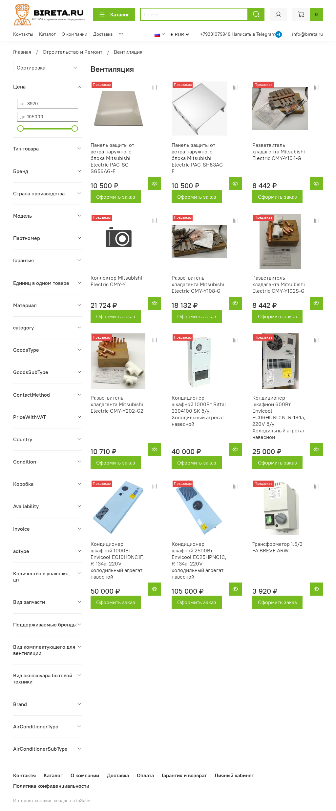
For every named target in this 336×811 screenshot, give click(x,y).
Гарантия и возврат (184, 775)
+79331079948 (216, 34)
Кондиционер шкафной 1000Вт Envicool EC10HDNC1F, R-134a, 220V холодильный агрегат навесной (117, 560)
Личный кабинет (234, 775)
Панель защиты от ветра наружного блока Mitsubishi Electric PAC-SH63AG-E (198, 158)
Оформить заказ (115, 196)
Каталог (119, 14)
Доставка (103, 34)
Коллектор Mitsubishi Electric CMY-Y (116, 280)
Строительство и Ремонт (72, 52)
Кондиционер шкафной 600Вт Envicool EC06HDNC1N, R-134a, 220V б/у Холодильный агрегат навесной (278, 417)
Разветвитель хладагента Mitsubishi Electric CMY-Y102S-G (278, 284)
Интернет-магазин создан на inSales (52, 800)
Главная (22, 52)
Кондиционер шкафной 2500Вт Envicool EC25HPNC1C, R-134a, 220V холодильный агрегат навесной (199, 560)
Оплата (145, 775)
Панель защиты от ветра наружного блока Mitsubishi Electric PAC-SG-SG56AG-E (112, 158)
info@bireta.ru (307, 34)
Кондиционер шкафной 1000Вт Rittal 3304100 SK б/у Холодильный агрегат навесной (199, 410)
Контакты (23, 34)
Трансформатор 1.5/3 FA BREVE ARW (277, 547)
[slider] (20, 128)
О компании (74, 34)
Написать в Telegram (253, 34)
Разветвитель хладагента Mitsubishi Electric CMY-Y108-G (198, 284)
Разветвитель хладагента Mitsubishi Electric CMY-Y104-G (278, 151)
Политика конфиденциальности (51, 785)
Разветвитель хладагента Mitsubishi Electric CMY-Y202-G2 (117, 404)
